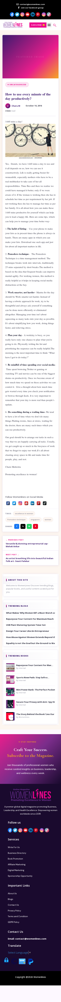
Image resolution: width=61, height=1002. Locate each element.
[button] (49, 24)
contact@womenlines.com (30, 938)
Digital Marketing (16, 870)
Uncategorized (18, 85)
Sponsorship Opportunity (20, 876)
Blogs (10, 899)
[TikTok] (45, 502)
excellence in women (24, 513)
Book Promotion (15, 858)
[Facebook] (8, 502)
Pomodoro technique (16, 519)
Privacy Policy (14, 910)
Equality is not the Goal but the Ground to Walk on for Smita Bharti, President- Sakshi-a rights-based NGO (30, 643)
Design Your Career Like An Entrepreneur (27, 631)
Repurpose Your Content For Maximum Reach (30, 618)
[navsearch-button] (54, 25)
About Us (12, 893)
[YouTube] (26, 502)
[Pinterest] (39, 502)
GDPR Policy (13, 922)
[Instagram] (20, 502)
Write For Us (14, 847)
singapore (35, 519)
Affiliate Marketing (16, 864)
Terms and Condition (18, 916)
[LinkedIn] (32, 502)
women (48, 519)
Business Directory (17, 853)
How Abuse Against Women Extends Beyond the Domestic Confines (30, 637)
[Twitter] (14, 502)
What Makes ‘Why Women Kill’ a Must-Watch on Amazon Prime (30, 612)
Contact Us (13, 905)
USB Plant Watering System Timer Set (26, 625)
